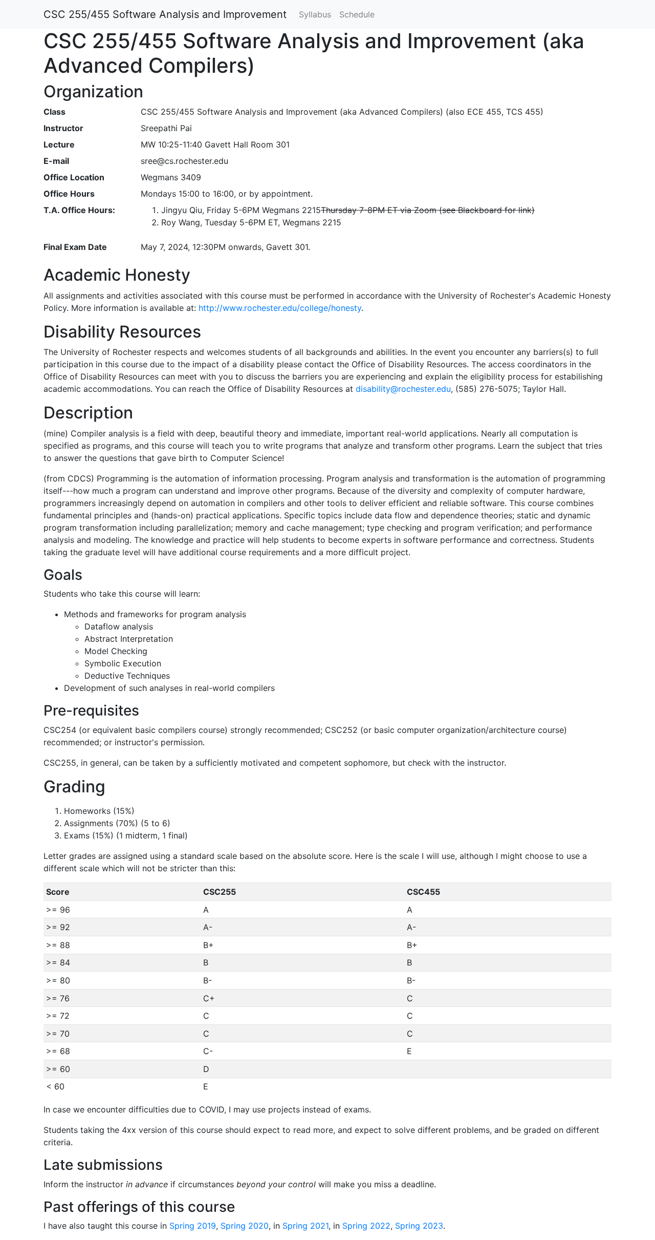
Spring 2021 (305, 1226)
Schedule (357, 14)
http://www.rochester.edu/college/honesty (280, 308)
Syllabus (315, 14)
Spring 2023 (419, 1226)
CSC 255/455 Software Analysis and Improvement (165, 14)
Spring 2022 (366, 1226)
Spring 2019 (192, 1226)
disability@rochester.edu (403, 389)
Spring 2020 (245, 1226)
